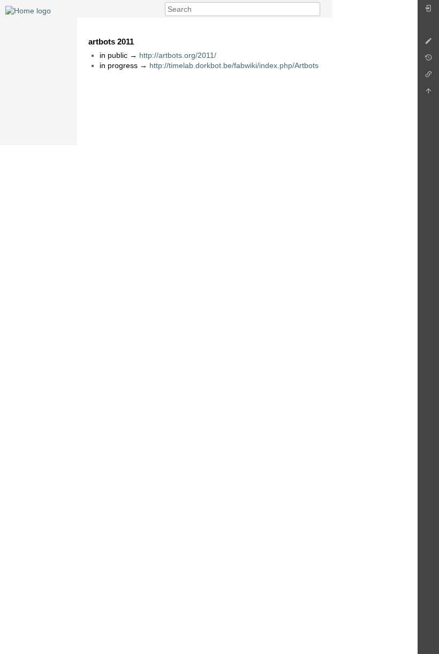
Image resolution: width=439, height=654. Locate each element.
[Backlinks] (428, 77)
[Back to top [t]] (428, 93)
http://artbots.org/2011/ (177, 55)
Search (314, 9)
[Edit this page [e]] (428, 43)
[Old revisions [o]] (428, 60)
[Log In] (428, 11)
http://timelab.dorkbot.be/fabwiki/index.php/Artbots (234, 65)
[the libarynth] (28, 10)
